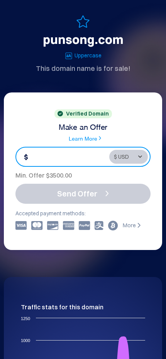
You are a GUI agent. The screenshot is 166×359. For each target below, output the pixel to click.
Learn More (83, 138)
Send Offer (77, 193)
